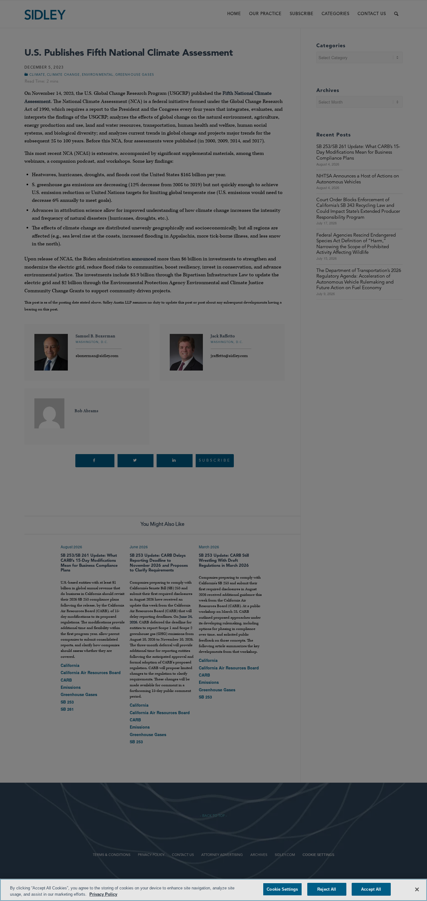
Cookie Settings (282, 889)
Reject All (326, 889)
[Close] (417, 889)
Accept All (371, 889)
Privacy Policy (103, 894)
